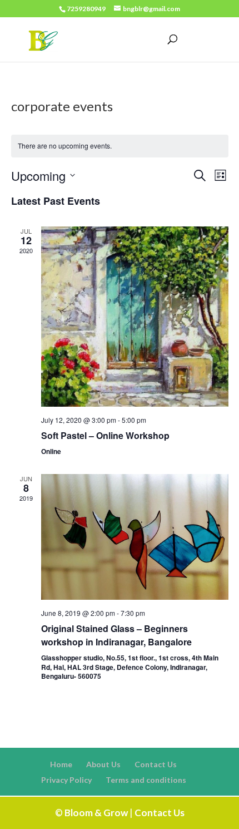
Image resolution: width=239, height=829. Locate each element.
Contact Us (156, 764)
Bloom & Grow (96, 812)
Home (61, 764)
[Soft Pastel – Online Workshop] (134, 316)
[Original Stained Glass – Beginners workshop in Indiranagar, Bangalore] (134, 537)
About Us (103, 764)
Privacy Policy (66, 779)
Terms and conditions (146, 779)
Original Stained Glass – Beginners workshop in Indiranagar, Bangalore (116, 635)
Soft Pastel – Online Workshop (105, 435)
